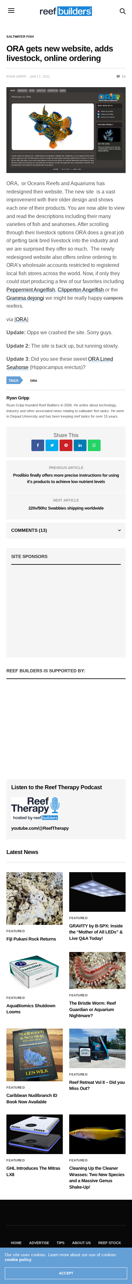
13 (123, 76)
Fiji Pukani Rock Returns (31, 938)
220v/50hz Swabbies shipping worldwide (66, 508)
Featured (15, 931)
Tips (60, 1243)
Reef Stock (109, 1243)
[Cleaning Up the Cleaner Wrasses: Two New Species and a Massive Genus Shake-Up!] (97, 1134)
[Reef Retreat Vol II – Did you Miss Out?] (97, 1048)
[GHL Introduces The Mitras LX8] (34, 1134)
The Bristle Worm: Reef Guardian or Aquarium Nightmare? (92, 1009)
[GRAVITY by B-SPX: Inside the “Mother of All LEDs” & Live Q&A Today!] (97, 892)
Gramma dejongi (25, 298)
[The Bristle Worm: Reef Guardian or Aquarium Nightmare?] (97, 970)
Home (16, 1243)
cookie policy (18, 1259)
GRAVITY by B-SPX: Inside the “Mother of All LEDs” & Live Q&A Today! (96, 932)
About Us (81, 1243)
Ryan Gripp (16, 76)
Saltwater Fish (20, 36)
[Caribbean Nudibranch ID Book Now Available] (34, 1055)
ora (33, 380)
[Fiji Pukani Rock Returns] (34, 898)
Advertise (39, 1243)
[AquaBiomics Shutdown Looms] (34, 972)
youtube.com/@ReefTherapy (40, 828)
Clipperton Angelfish (81, 289)
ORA (21, 319)
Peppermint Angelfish (30, 289)
